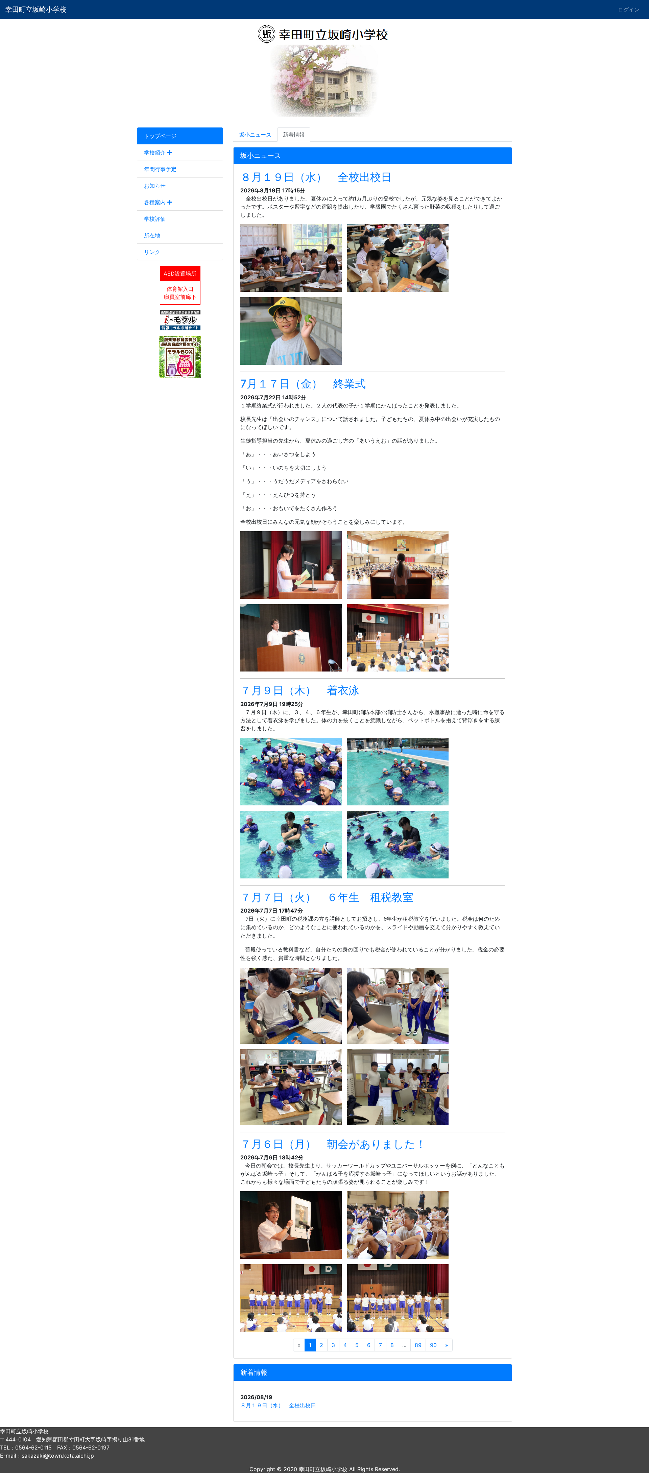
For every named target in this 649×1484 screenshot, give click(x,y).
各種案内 (155, 202)
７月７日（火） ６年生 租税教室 (326, 897)
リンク (152, 252)
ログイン (629, 9)
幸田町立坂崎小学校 (35, 9)
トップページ (160, 136)
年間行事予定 (160, 169)
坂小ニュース (255, 134)
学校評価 (155, 218)
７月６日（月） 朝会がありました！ (333, 1144)
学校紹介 (155, 152)
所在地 (152, 235)
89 (418, 1345)
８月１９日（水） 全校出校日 (316, 177)
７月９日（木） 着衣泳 (299, 690)
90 (433, 1345)
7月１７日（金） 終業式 (303, 383)
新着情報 (294, 134)
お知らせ (155, 185)
